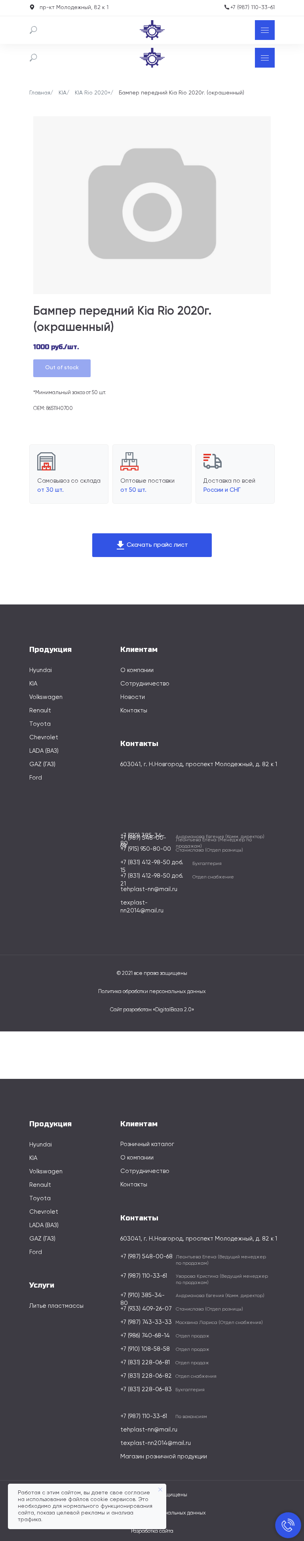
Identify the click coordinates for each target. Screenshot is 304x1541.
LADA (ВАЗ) (44, 751)
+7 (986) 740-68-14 (145, 1336)
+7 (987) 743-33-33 (146, 1322)
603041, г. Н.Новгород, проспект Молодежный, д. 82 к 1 (198, 764)
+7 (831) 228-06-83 (146, 1389)
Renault (40, 711)
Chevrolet (43, 737)
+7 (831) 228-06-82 (146, 1376)
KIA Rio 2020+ (92, 93)
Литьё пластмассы (56, 1306)
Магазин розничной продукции (163, 1457)
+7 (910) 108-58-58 (145, 1349)
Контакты (133, 711)
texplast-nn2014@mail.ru (155, 1443)
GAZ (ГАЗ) (42, 764)
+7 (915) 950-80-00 (145, 849)
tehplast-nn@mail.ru (148, 889)
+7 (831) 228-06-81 (145, 1362)
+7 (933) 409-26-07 (146, 1309)
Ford (35, 778)
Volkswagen (46, 697)
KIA (62, 93)
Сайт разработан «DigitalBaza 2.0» (152, 1009)
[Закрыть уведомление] (160, 1490)
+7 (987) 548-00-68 (146, 1257)
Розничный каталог (147, 1144)
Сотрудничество (144, 684)
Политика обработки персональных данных (152, 991)
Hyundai (40, 670)
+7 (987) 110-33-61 (252, 7)
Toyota (40, 724)
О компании (137, 670)
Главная (39, 93)
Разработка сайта (152, 1531)
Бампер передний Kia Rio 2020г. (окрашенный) (181, 93)
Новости (132, 697)
